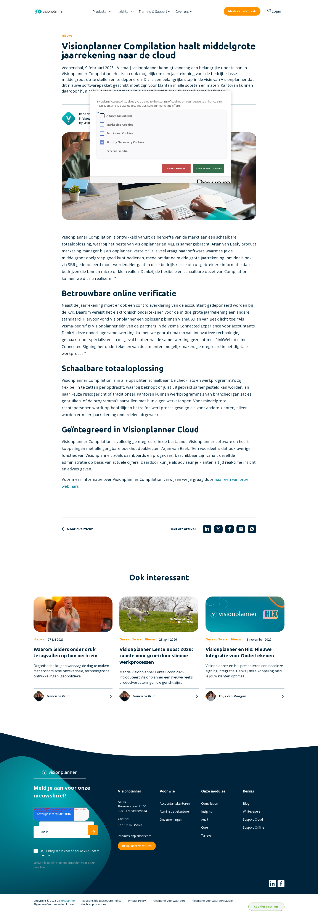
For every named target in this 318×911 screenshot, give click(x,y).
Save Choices (176, 168)
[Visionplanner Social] (272, 883)
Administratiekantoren (175, 811)
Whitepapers (251, 811)
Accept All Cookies (209, 168)
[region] (160, 137)
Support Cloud (253, 819)
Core (204, 827)
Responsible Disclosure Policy (101, 901)
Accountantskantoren (175, 803)
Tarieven (207, 835)
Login (276, 11)
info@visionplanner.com (134, 836)
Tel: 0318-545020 (130, 825)
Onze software (130, 639)
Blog (246, 803)
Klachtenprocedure (93, 904)
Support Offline (253, 827)
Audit (204, 819)
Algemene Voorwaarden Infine (54, 904)
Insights (206, 811)
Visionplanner (66, 901)
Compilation (209, 803)
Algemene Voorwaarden (169, 901)
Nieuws (67, 35)
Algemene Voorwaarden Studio (212, 901)
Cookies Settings (266, 906)
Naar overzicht (80, 529)
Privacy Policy (137, 901)
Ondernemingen (171, 819)
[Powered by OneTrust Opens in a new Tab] (212, 180)
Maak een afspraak (242, 11)
